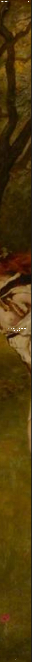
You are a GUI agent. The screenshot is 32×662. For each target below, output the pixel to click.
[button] (30, 1)
